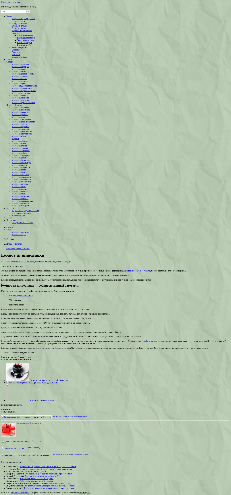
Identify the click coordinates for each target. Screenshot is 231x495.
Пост (14, 225)
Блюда (9, 16)
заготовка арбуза (19, 153)
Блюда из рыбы (19, 28)
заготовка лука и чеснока (23, 102)
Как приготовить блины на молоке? (41, 476)
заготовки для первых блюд (24, 86)
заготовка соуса (19, 234)
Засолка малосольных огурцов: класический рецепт (70, 416)
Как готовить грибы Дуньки (33, 471)
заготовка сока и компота (23, 122)
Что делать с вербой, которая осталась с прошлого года (46, 483)
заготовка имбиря (20, 95)
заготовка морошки (21, 107)
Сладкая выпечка (25, 35)
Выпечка (16, 33)
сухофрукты (147, 341)
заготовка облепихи (21, 110)
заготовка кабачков (20, 98)
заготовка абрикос (20, 141)
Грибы (9, 59)
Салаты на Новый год (33, 448)
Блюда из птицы (19, 26)
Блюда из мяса (18, 21)
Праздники (11, 220)
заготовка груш (19, 170)
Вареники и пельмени (22, 30)
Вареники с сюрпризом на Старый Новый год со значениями (48, 466)
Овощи (9, 62)
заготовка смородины (22, 119)
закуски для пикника (21, 213)
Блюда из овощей (20, 23)
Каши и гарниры (19, 47)
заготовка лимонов (20, 203)
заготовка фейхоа (20, 124)
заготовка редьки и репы (23, 74)
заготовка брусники (21, 160)
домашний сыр (18, 215)
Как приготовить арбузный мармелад (29, 423)
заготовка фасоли (20, 81)
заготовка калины (20, 191)
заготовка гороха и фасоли (24, 90)
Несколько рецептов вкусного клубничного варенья (70, 454)
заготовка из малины (21, 182)
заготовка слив (18, 117)
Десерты (16, 50)
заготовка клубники (21, 196)
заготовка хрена (19, 83)
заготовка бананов (20, 158)
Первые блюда (18, 52)
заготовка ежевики (20, 174)
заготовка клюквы (20, 198)
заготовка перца (19, 69)
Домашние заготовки (10, 2)
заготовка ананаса (20, 148)
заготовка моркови (20, 64)
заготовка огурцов (20, 66)
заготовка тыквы (19, 78)
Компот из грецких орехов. (41, 400)
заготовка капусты (20, 100)
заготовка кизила (19, 194)
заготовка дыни (19, 172)
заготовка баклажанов (22, 88)
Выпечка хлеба (24, 45)
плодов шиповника (24, 296)
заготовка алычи (19, 146)
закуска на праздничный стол (25, 210)
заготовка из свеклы (21, 93)
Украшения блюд (19, 57)
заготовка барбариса (21, 155)
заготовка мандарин (21, 206)
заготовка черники (20, 129)
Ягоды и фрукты (14, 105)
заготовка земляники (21, 179)
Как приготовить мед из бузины (43, 382)
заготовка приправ (20, 232)
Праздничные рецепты (22, 222)
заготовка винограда (21, 162)
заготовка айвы (19, 143)
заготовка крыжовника (22, 201)
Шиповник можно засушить (137, 271)
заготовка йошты (19, 189)
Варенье (15, 138)
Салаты (9, 227)
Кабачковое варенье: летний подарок (36, 478)
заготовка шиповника (22, 134)
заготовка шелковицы (22, 131)
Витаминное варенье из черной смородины (49, 380)
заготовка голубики (21, 167)
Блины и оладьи (24, 42)
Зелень (9, 218)
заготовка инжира (20, 184)
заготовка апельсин (21, 150)
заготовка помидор (20, 71)
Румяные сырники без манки (41, 441)
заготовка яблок (19, 136)
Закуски (10, 208)
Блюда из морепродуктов (23, 18)
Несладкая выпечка (26, 38)
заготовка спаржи (20, 76)
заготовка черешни (20, 126)
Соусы (9, 230)
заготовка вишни (19, 165)
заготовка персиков (21, 112)
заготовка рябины (20, 114)
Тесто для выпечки (25, 40)
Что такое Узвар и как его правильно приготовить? (48, 474)
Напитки (16, 54)
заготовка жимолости (21, 177)
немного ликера (54, 327)
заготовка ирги (19, 186)
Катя (8, 481)
